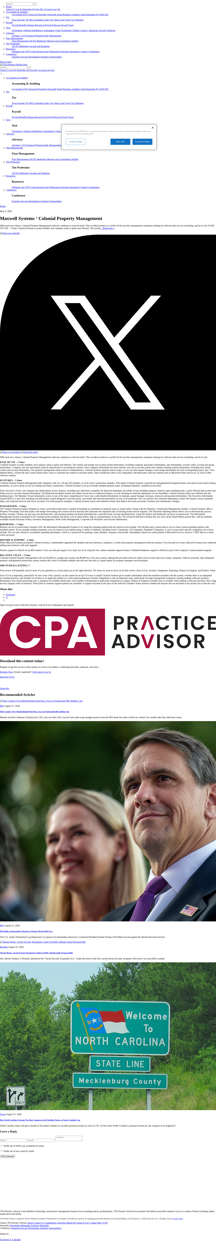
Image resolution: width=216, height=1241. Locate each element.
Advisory (10, 33)
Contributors (93, 51)
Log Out (56, 9)
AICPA (33, 41)
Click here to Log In (41, 672)
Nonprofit (52, 14)
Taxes (15, 20)
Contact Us (39, 1223)
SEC (106, 14)
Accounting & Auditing (17, 12)
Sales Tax (49, 20)
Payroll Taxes (67, 25)
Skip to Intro (6, 62)
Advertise (61, 1223)
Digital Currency (81, 30)
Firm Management (14, 38)
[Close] (152, 127)
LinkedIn (16, 1239)
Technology (17, 30)
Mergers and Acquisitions (59, 41)
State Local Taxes (62, 20)
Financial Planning (35, 35)
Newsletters (15, 1225)
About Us (11, 9)
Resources (10, 49)
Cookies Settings (75, 141)
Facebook (5, 1239)
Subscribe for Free (31, 9)
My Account (46, 9)
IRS (31, 20)
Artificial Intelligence (33, 30)
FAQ (105, 1223)
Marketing (42, 41)
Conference (11, 54)
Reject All (120, 141)
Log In (19, 9)
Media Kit (71, 1223)
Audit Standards (88, 14)
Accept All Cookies (142, 141)
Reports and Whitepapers (49, 51)
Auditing (76, 14)
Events (33, 51)
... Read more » (108, 228)
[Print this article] (29, 452)
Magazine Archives (30, 1225)
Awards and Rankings (39, 46)
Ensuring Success (20, 57)
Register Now (6, 672)
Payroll (9, 22)
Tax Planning (77, 20)
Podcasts (65, 51)
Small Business (64, 14)
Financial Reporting (37, 14)
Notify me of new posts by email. (19, 1151)
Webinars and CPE (21, 51)
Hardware (94, 30)
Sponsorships (55, 57)
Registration (34, 57)
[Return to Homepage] (108, 1206)
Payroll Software (53, 25)
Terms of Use (82, 1223)
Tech (8, 28)
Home (9, 6)
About (30, 1223)
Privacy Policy (178, 1219)
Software (111, 30)
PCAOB (100, 14)
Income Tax (23, 20)
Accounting (17, 14)
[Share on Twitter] (108, 449)
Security (103, 30)
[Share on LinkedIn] (10, 233)
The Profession (13, 43)
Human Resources (36, 25)
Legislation (39, 20)
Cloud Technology (64, 30)
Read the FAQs (7, 677)
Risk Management (52, 35)
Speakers (44, 57)
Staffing (74, 41)
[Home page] (13, 64)
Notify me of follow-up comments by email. (24, 1146)
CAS (23, 35)
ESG (25, 14)
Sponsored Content (79, 51)
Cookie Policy (96, 1223)
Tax (7, 17)
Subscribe (4, 688)
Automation (49, 30)
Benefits (23, 25)
